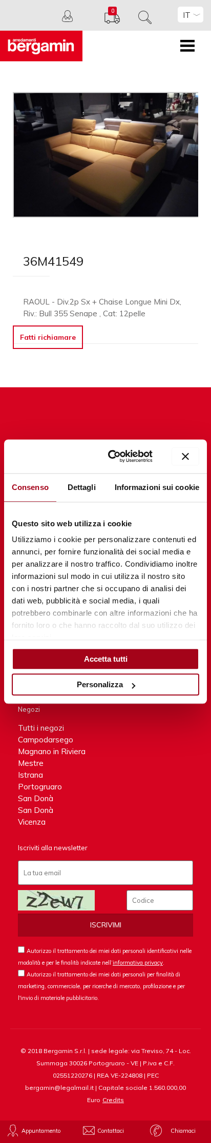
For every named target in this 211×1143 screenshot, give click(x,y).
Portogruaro (40, 786)
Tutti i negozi (41, 728)
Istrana (30, 775)
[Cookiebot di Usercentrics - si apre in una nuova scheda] (113, 456)
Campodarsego (45, 739)
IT (187, 15)
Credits (113, 1100)
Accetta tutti (106, 659)
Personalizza (100, 684)
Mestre (31, 763)
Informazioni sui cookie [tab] (157, 487)
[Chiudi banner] (185, 456)
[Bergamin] (41, 46)
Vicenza (32, 822)
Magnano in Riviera (52, 751)
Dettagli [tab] (82, 487)
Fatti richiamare (48, 337)
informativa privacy (138, 962)
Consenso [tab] (30, 487)
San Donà (35, 798)
